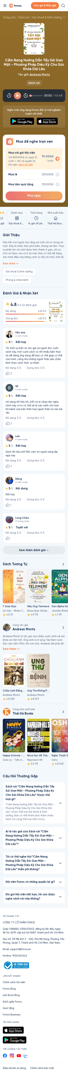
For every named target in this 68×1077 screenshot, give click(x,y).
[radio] (34, 158)
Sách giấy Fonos (12, 1001)
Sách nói (23, 17)
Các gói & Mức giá (45, 5)
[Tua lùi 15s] (9, 95)
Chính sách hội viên (14, 982)
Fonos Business (12, 1014)
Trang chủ (9, 17)
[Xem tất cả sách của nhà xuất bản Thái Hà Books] (6, 712)
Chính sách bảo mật (42, 1068)
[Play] (17, 95)
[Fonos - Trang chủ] (15, 5)
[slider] (37, 95)
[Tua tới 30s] (25, 95)
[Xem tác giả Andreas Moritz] (6, 627)
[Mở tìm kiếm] (63, 5)
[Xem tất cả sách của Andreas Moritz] (63, 627)
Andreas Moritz (40, 74)
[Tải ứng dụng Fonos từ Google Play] (14, 1039)
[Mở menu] (5, 5)
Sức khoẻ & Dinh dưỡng (47, 17)
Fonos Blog (9, 988)
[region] (34, 218)
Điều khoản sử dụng (14, 1068)
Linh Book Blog (11, 995)
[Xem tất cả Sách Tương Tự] (63, 564)
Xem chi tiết (26, 164)
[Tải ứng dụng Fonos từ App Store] (13, 1030)
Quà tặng (8, 1008)
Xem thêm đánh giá (32, 550)
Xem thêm (9, 263)
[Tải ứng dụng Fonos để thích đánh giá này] (8, 538)
